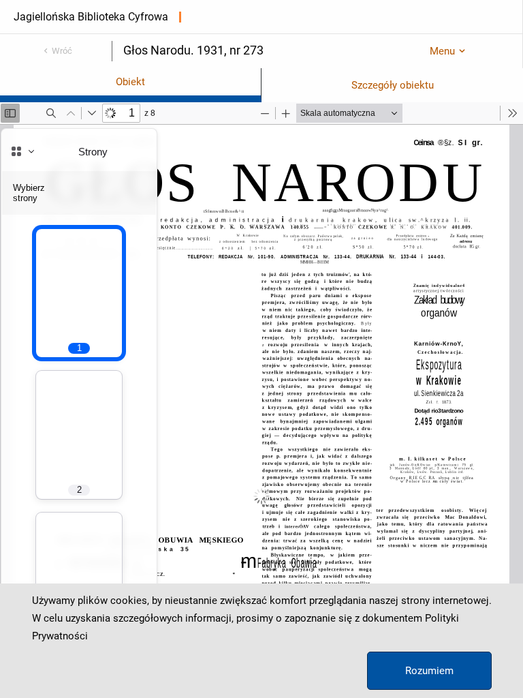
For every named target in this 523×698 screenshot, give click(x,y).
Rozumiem (429, 671)
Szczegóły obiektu (392, 85)
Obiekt (130, 82)
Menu (442, 51)
